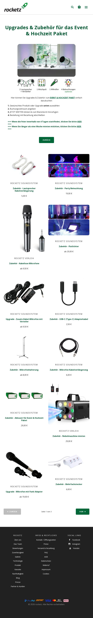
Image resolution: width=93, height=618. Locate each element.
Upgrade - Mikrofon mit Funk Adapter (24, 491)
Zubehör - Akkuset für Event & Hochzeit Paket (24, 419)
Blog (18, 578)
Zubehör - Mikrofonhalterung (24, 369)
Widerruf (46, 565)
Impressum (46, 569)
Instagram (76, 544)
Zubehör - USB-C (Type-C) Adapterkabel (69, 319)
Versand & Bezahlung (46, 548)
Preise (46, 544)
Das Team (18, 544)
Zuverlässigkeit (18, 552)
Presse (17, 582)
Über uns (17, 540)
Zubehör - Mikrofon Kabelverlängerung (69, 369)
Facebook (76, 540)
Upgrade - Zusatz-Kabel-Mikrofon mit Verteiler (24, 320)
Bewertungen (17, 548)
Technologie (18, 561)
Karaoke (18, 569)
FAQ (46, 552)
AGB (46, 557)
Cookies (46, 574)
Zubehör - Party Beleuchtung (69, 188)
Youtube (76, 548)
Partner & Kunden (18, 586)
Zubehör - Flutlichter (69, 246)
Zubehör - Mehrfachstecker (69, 484)
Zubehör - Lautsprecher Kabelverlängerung (24, 189)
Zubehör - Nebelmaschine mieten (69, 436)
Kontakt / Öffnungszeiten (46, 540)
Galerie (17, 557)
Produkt (18, 565)
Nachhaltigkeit (17, 574)
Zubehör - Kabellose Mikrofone (24, 263)
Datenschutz (46, 561)
